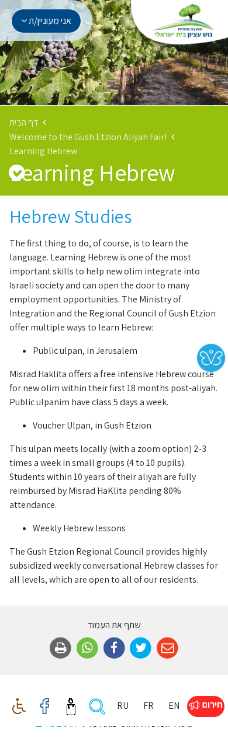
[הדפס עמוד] (60, 648)
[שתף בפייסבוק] (114, 648)
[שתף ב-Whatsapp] (87, 648)
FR (148, 705)
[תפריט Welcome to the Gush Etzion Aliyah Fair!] (17, 172)
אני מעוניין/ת (49, 21)
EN (173, 705)
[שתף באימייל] (167, 648)
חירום (212, 704)
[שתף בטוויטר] (140, 648)
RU (123, 705)
